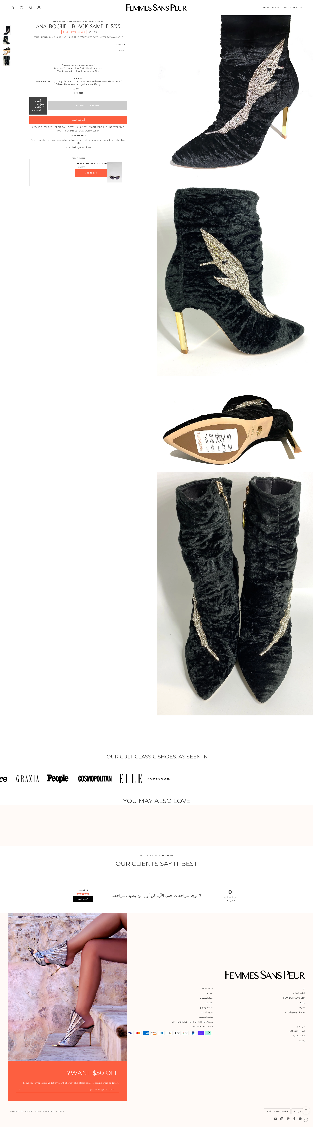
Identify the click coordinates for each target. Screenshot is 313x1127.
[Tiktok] (294, 1118)
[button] (302, 7)
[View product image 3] (6, 50)
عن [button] (303, 988)
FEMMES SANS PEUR (46, 1111)
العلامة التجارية (299, 993)
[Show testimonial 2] (78, 93)
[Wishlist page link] (21, 7)
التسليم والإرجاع (206, 1007)
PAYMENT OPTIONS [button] (203, 1026)
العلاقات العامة (299, 1035)
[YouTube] (275, 1118)
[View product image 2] (6, 40)
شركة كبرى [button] (300, 1026)
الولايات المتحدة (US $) (278, 1111)
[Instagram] (281, 1118)
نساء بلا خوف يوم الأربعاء (295, 1012)
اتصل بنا (210, 993)
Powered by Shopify (22, 1111)
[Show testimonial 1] (82, 93)
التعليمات (209, 1002)
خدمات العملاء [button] (207, 988)
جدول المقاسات (206, 998)
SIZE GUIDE (120, 44)
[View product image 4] (6, 61)
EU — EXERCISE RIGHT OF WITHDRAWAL (192, 1022)
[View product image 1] (6, 30)
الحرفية (302, 1007)
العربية (299, 1111)
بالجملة (302, 1040)
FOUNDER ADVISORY (294, 998)
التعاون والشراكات (297, 1031)
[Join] (19, 1089)
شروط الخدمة (207, 1012)
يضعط (302, 1002)
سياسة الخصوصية (206, 1017)
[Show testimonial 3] (74, 93)
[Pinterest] (288, 1118)
